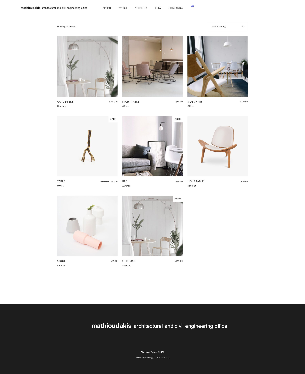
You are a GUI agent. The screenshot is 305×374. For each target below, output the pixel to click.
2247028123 (163, 358)
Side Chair (194, 101)
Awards (126, 186)
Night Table (130, 101)
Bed (125, 181)
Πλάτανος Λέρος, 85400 (152, 352)
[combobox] (228, 26)
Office (125, 106)
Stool (61, 261)
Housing (61, 106)
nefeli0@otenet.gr (144, 358)
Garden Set (65, 101)
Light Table (195, 181)
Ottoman (129, 261)
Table (61, 181)
